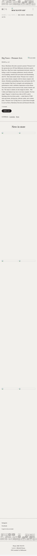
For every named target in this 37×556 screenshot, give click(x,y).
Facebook (4, 526)
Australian (12, 117)
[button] (3, 9)
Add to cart (7, 111)
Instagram (4, 523)
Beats (17, 117)
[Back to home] (18, 9)
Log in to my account (7, 529)
